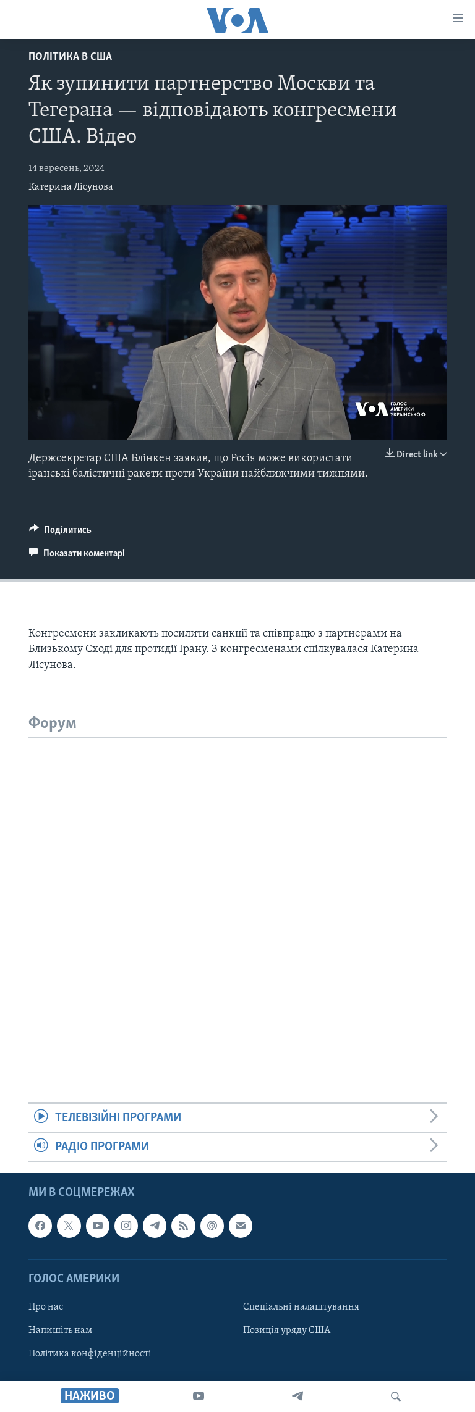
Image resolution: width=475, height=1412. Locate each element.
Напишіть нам (60, 1330)
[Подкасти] (212, 1226)
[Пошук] (395, 1396)
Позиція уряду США (286, 1330)
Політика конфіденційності (90, 1355)
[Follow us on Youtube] (97, 1226)
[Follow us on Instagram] (126, 1226)
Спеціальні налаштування (301, 1307)
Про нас (45, 1307)
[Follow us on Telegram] (154, 1226)
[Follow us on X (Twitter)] (68, 1226)
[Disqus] (237, 892)
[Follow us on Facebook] (40, 1226)
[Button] (60, 533)
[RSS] (183, 1226)
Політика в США (70, 57)
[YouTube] (198, 1396)
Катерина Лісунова (70, 187)
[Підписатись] (240, 1226)
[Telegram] (297, 1396)
